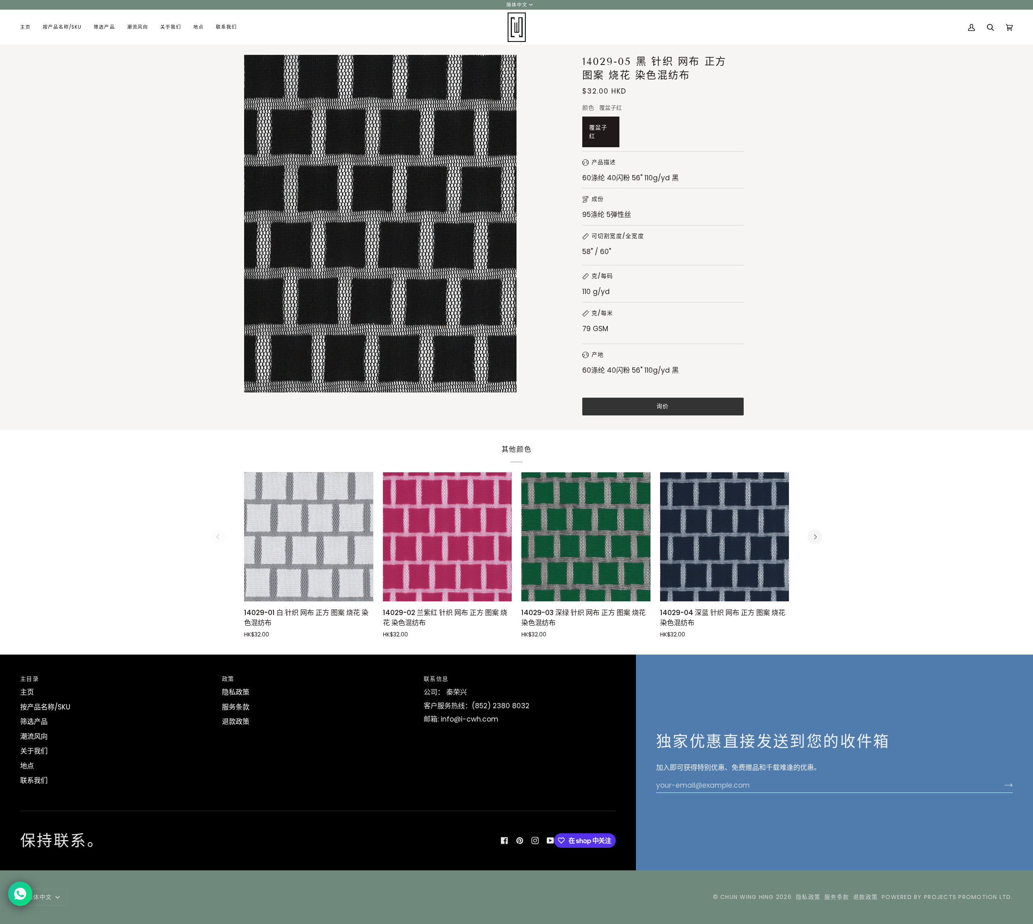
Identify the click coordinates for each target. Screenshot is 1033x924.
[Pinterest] (519, 840)
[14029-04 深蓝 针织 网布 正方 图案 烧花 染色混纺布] (724, 536)
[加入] (1002, 785)
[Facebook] (504, 840)
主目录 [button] (29, 679)
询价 (663, 406)
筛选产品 (34, 721)
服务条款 (235, 707)
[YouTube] (550, 840)
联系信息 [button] (436, 679)
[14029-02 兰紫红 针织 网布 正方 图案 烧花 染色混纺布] (447, 536)
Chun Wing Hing (747, 897)
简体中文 (516, 5)
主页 (27, 692)
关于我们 (34, 751)
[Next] (814, 537)
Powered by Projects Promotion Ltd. (947, 897)
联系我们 (34, 780)
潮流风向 (34, 736)
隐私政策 (235, 692)
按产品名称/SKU (45, 707)
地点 (27, 766)
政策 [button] (228, 679)
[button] (62, 27)
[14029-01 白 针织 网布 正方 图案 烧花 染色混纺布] (308, 536)
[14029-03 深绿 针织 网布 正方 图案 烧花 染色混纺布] (585, 536)
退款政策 (235, 721)
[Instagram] (535, 840)
